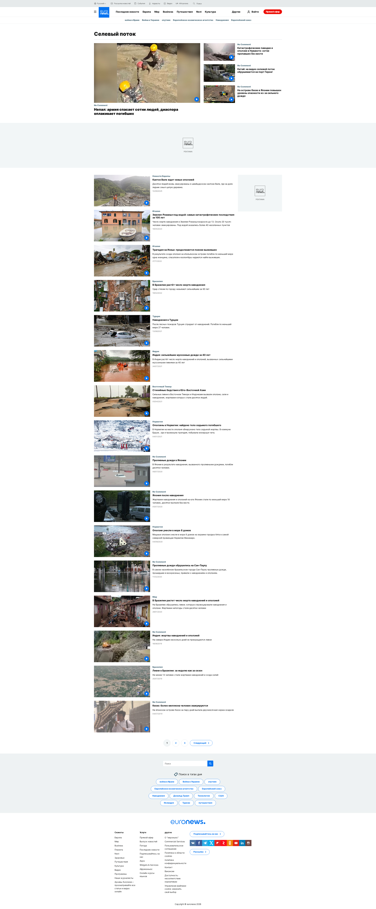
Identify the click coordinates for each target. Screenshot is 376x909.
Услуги (143, 832)
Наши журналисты (124, 878)
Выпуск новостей (148, 841)
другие (168, 832)
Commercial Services (175, 841)
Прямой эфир (273, 11)
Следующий (200, 743)
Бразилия (157, 281)
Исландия (169, 802)
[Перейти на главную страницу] (104, 12)
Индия (155, 351)
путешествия (205, 802)
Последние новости (127, 11)
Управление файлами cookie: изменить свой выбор (175, 888)
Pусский (100, 3)
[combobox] (209, 3)
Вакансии (169, 871)
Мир (156, 11)
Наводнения (222, 20)
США (221, 795)
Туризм (186, 802)
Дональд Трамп (181, 795)
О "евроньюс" (172, 837)
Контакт (168, 867)
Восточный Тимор (162, 386)
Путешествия (185, 11)
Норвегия (157, 421)
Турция (156, 316)
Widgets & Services (149, 865)
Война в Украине (150, 20)
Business (168, 11)
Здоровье (119, 857)
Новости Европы (161, 176)
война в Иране (132, 20)
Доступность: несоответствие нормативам (173, 878)
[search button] (194, 3)
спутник (166, 20)
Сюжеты (119, 832)
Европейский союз (241, 20)
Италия (156, 211)
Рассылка (198, 851)
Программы (121, 874)
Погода (143, 845)
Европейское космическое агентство (193, 20)
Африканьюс (146, 869)
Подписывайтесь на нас (205, 834)
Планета (119, 849)
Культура (210, 11)
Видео (118, 870)
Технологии (204, 795)
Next (199, 11)
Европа (147, 11)
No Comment (101, 105)
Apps (142, 861)
